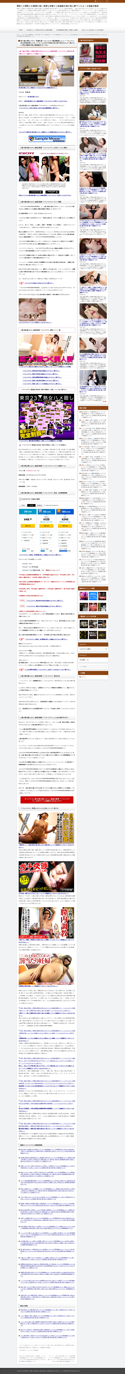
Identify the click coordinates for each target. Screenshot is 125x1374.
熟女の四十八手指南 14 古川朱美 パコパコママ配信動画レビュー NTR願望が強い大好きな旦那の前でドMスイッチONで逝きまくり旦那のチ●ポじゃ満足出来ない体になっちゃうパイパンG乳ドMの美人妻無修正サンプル (47, 1151)
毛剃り (72, 1345)
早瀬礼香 (68, 1345)
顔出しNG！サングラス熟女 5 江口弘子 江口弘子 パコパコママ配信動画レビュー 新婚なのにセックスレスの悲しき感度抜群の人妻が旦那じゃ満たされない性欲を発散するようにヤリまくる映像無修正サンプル (47, 1288)
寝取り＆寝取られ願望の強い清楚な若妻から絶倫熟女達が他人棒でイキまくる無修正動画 (58, 6)
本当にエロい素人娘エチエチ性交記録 (92, 30)
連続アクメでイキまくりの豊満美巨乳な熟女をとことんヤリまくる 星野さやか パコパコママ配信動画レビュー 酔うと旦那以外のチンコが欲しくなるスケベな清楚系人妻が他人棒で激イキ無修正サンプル (93, 545)
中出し (52, 1345)
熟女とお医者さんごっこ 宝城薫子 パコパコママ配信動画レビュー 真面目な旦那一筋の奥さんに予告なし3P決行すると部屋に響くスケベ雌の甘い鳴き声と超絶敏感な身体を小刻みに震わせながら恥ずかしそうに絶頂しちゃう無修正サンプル (47, 1190)
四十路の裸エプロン (60, 1345)
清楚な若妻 (22, 1347)
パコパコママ (41, 1345)
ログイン (83, 677)
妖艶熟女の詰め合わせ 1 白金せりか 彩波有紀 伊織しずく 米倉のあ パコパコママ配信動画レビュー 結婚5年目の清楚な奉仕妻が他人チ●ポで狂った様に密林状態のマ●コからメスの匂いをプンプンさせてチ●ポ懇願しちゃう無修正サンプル (47, 1265)
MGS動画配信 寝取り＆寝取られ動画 (67, 30)
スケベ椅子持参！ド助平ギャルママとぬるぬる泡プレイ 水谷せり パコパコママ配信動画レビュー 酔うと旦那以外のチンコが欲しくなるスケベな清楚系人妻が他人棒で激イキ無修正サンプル (93, 450)
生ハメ (38, 1347)
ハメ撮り (48, 1345)
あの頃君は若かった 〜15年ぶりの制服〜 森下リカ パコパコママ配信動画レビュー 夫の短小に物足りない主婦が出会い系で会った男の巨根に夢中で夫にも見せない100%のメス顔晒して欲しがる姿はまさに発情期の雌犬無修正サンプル (47, 1242)
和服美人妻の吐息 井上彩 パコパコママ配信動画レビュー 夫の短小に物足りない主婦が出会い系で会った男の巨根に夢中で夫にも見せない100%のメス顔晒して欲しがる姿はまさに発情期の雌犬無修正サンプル (47, 1274)
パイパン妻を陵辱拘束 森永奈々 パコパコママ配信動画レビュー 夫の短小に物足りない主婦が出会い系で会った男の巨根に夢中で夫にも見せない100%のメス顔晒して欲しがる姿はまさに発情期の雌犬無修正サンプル (47, 1182)
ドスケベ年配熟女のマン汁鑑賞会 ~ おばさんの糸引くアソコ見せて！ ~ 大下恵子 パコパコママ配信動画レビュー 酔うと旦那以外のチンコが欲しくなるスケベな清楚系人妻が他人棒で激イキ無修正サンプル (93, 526)
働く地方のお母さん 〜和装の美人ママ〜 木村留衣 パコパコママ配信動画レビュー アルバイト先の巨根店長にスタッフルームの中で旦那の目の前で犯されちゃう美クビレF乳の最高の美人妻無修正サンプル (47, 1251)
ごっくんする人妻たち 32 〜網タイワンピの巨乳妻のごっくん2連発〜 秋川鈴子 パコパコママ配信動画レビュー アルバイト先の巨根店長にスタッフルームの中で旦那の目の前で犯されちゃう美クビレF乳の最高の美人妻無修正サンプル (47, 1234)
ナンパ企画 (34, 1345)
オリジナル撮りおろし (25, 1345)
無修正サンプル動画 (31, 1347)
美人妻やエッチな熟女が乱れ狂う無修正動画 (39, 30)
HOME (21, 30)
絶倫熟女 (43, 1347)
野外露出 (48, 1347)
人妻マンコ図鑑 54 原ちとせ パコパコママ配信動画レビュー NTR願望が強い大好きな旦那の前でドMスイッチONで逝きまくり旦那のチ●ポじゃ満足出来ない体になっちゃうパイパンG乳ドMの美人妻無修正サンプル (47, 1220)
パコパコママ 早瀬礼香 (32, 1350)
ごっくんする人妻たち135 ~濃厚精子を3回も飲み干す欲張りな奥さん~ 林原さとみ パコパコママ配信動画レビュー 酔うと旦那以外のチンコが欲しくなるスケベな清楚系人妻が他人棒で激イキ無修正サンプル (47, 1323)
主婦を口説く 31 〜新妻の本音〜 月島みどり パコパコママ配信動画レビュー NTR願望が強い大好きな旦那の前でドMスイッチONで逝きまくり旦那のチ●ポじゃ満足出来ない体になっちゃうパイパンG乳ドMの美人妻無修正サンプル (47, 1297)
